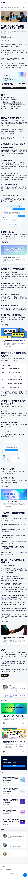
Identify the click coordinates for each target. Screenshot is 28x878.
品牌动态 (9, 7)
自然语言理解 (12, 413)
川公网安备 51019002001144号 (21, 873)
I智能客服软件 (20, 652)
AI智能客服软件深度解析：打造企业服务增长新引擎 (17, 696)
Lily (10, 685)
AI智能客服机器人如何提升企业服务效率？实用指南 (14, 742)
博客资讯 (5, 7)
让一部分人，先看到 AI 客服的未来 (12, 108)
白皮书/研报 (19, 7)
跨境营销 (23, 7)
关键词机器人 (20, 129)
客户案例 (14, 7)
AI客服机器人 (4, 150)
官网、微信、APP (13, 471)
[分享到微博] (8, 40)
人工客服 (8, 287)
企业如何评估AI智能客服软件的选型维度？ (14, 104)
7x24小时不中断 (16, 595)
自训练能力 (11, 434)
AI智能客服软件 (10, 60)
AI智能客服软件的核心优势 (10, 101)
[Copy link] (11, 40)
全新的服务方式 (20, 63)
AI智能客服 (4, 552)
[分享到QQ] (5, 40)
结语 (4, 110)
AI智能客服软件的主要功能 (10, 99)
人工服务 (22, 317)
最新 (2, 7)
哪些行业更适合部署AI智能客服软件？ (12, 103)
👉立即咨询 (4, 675)
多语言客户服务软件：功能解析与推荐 (14, 716)
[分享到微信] (2, 40)
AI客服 (2, 176)
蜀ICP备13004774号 (14, 874)
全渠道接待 (21, 166)
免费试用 (14, 765)
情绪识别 (4, 530)
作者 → (2, 829)
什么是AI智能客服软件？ (9, 97)
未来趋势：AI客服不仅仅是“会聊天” (12, 106)
